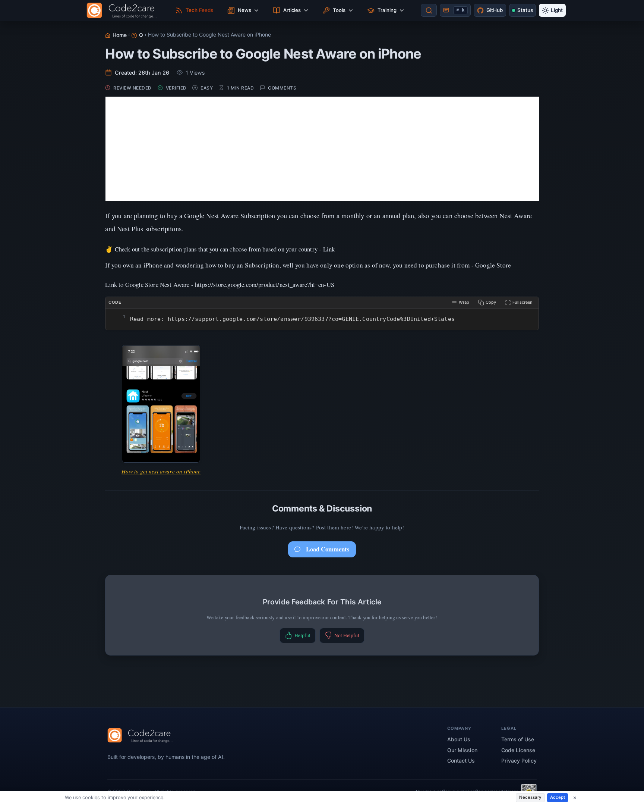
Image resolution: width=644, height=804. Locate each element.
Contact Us (461, 760)
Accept (557, 797)
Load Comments (328, 549)
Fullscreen (522, 302)
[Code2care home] (123, 10)
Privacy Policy (519, 760)
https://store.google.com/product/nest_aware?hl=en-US (264, 284)
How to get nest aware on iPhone (161, 471)
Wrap (464, 302)
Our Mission (462, 750)
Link (329, 249)
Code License (518, 750)
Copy (491, 302)
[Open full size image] (161, 404)
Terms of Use (517, 739)
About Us (458, 739)
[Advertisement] (322, 149)
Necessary (530, 797)
